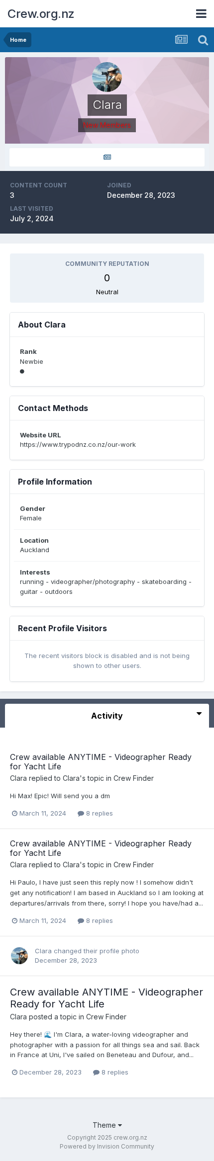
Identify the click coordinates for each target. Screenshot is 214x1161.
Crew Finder (133, 778)
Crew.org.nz (41, 13)
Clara (18, 778)
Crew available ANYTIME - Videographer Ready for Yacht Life (101, 761)
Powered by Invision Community (107, 1146)
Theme (105, 1125)
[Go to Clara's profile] (19, 955)
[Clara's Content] (107, 157)
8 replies (98, 813)
